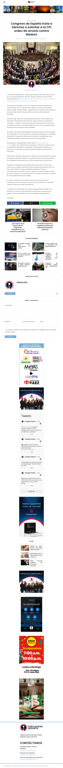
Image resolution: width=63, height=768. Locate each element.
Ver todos (10, 293)
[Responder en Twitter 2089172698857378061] (22, 486)
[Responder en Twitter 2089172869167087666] (22, 434)
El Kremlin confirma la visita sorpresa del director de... (24, 264)
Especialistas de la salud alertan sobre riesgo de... (36, 555)
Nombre (8, 321)
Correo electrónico (29, 321)
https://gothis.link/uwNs (27, 449)
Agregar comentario (32, 38)
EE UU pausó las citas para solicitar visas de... (24, 255)
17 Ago (38, 421)
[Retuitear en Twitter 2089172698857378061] (25, 486)
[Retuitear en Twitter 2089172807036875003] (25, 452)
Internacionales (31, 21)
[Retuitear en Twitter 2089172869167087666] (25, 434)
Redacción (44, 38)
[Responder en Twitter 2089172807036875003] (22, 452)
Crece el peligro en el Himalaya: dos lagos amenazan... (51, 245)
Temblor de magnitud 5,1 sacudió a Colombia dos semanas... (51, 256)
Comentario (8, 305)
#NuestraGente (25, 427)
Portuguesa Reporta (30, 421)
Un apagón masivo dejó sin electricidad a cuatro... (24, 246)
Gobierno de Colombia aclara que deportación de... (51, 265)
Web (41, 321)
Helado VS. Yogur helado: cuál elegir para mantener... (36, 547)
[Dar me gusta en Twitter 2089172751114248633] (28, 468)
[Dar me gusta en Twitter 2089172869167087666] (28, 434)
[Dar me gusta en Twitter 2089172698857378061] (28, 486)
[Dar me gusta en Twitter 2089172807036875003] (28, 452)
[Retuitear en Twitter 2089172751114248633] (25, 468)
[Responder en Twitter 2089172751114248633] (22, 468)
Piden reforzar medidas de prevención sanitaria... (36, 563)
